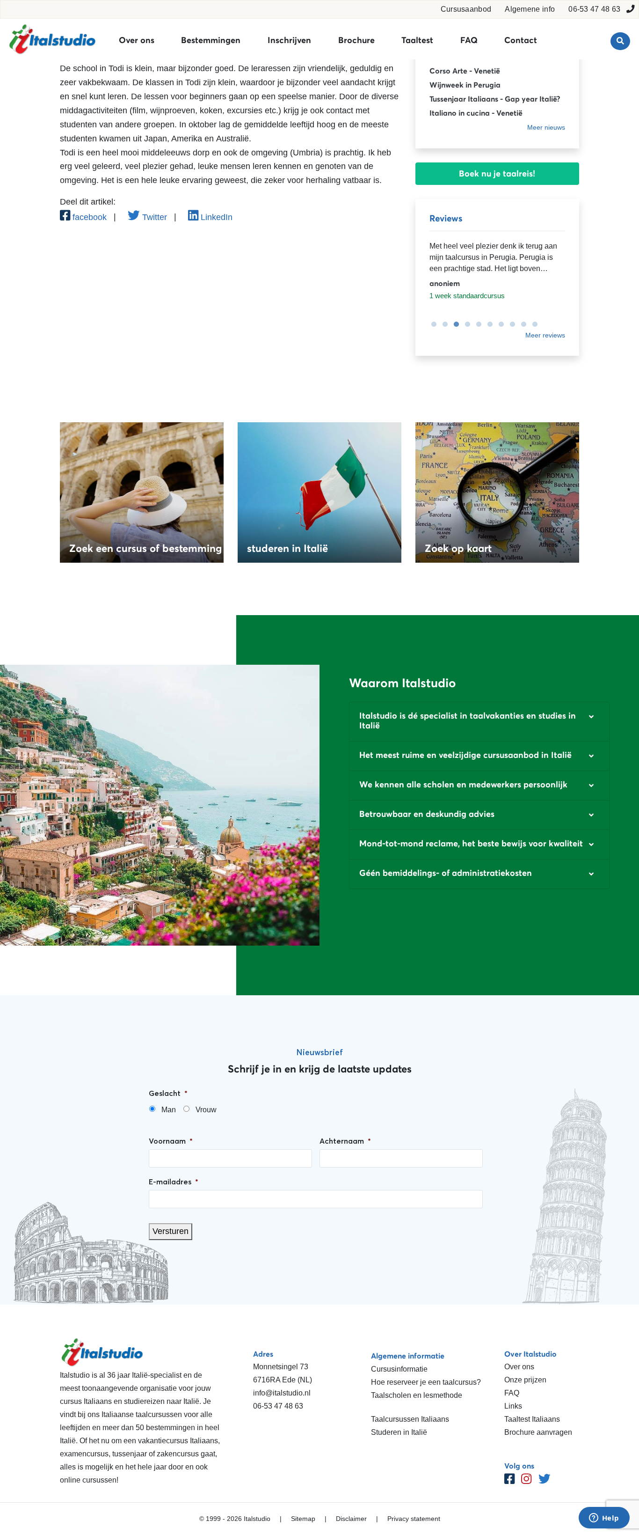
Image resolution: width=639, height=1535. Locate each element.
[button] (479, 721)
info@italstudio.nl (282, 1393)
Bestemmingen (210, 40)
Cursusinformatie (399, 1369)
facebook (88, 217)
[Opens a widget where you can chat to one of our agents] (604, 1518)
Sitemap (303, 1518)
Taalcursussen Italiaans (410, 1419)
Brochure (356, 40)
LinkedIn (215, 217)
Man (168, 1110)
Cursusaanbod (466, 9)
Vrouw (206, 1110)
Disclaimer (351, 1518)
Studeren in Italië (399, 1432)
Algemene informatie (407, 1355)
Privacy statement (413, 1518)
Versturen (170, 1231)
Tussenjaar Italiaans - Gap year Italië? (494, 98)
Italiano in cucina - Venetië (476, 113)
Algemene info (530, 9)
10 (532, 324)
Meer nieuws (546, 127)
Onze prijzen (525, 1380)
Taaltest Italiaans (532, 1419)
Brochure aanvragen (538, 1432)
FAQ (469, 40)
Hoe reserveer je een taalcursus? (426, 1382)
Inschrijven (289, 40)
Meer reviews (545, 335)
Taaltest (417, 40)
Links (513, 1406)
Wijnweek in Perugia (465, 84)
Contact (520, 40)
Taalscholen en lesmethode (416, 1395)
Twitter (153, 217)
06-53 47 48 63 (594, 9)
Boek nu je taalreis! (497, 174)
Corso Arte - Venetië (464, 70)
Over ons (136, 40)
